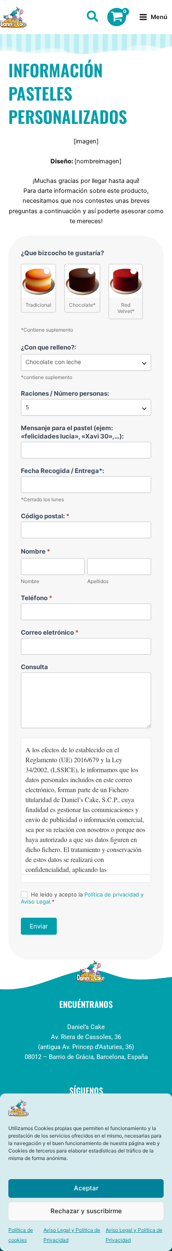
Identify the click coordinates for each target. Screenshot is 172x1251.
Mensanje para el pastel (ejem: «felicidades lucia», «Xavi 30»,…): (72, 432)
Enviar (39, 926)
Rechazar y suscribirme (86, 1211)
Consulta (34, 667)
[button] (93, 17)
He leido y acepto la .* (82, 898)
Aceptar (86, 1188)
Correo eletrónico (49, 632)
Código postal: (45, 516)
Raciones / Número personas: (65, 393)
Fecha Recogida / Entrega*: (62, 471)
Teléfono (36, 598)
